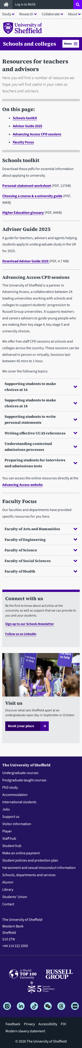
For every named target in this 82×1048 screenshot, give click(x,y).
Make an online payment (21, 853)
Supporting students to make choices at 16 (30, 386)
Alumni (7, 882)
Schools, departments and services (29, 875)
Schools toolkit (25, 118)
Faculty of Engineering (25, 539)
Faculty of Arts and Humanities (32, 528)
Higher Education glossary (23, 212)
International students (19, 802)
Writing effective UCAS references (35, 433)
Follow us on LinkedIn (20, 634)
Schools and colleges (29, 43)
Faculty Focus (23, 142)
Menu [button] (68, 43)
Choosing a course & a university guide (32, 196)
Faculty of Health (20, 571)
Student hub (11, 845)
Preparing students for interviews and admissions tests (35, 462)
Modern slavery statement (25, 1031)
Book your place (21, 726)
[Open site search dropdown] (77, 4)
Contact (8, 904)
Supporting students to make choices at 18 (30, 403)
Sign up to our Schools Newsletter (29, 624)
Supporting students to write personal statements (30, 419)
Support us (10, 816)
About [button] (72, 14)
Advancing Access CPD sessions (37, 134)
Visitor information (16, 823)
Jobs (6, 809)
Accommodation (15, 794)
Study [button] (6, 14)
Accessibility (47, 1024)
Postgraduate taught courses (24, 780)
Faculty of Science (21, 549)
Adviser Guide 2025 (27, 126)
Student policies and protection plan (30, 860)
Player (7, 831)
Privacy (29, 1024)
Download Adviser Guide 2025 (25, 261)
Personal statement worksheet (26, 185)
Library (7, 889)
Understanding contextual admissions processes (28, 446)
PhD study (10, 787)
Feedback (12, 1024)
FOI (63, 1024)
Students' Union (14, 896)
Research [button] (26, 14)
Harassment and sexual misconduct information (39, 867)
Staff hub (9, 838)
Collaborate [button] (51, 14)
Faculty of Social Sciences (28, 560)
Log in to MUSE (25, 4)
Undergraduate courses (20, 772)
